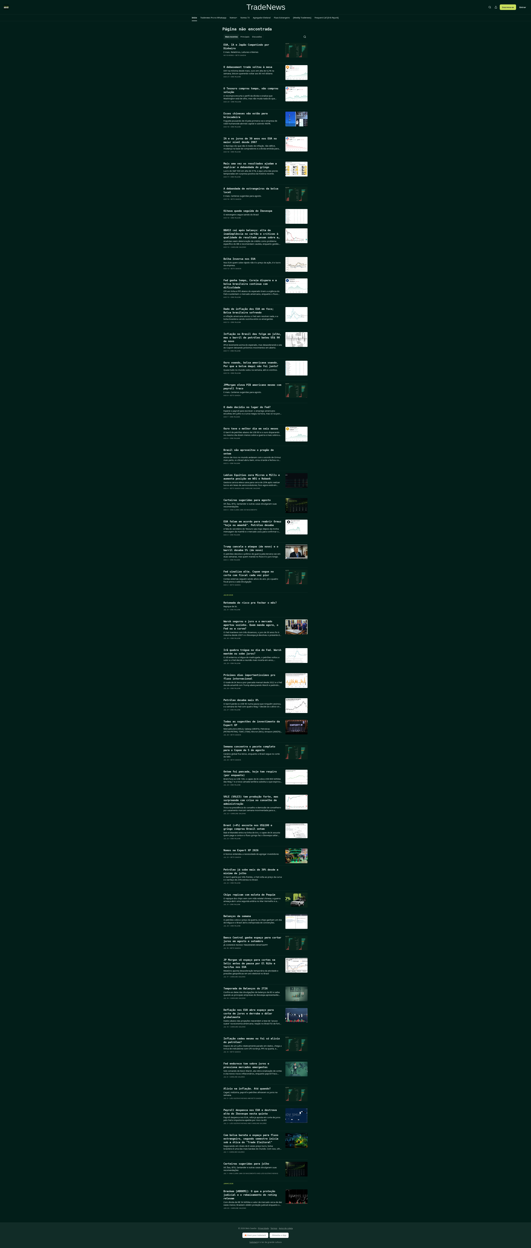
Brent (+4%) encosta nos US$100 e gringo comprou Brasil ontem (247, 827)
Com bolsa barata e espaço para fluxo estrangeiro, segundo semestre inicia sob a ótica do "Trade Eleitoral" (250, 1138)
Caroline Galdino (238, 247)
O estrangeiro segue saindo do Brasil (241, 214)
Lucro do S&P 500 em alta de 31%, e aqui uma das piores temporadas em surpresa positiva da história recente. (250, 172)
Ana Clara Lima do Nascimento (243, 510)
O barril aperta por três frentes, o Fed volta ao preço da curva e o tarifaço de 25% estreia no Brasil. (252, 878)
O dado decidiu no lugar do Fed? (247, 407)
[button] (194, 17)
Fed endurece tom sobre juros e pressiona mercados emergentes (246, 1065)
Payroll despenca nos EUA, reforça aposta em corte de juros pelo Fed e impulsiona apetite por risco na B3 (251, 1118)
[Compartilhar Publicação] (496, 7)
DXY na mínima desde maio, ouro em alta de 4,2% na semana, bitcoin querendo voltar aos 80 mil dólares (248, 72)
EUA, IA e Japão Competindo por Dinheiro (246, 46)
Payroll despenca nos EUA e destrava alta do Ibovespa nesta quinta (250, 1111)
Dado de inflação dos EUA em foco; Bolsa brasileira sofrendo (248, 310)
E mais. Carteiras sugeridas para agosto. (242, 195)
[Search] (490, 7)
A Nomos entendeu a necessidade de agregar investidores (251, 854)
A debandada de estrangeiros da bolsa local (250, 190)
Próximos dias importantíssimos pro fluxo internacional (249, 676)
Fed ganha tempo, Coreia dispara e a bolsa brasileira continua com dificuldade (250, 284)
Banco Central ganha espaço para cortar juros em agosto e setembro (252, 939)
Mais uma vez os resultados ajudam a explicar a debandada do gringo (250, 165)
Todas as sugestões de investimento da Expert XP (251, 723)
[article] (265, 52)
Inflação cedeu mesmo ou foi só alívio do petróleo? (251, 1040)
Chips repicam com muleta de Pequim (249, 894)
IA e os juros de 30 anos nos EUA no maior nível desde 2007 (250, 140)
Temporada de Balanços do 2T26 (245, 988)
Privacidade (263, 1228)
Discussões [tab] (257, 37)
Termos (273, 1228)
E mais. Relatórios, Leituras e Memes (240, 52)
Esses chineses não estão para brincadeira (245, 115)
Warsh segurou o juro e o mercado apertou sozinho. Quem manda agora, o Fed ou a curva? (250, 625)
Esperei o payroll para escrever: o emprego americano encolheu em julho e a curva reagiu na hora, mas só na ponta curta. (252, 412)
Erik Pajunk (236, 77)
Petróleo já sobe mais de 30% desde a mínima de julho (250, 871)
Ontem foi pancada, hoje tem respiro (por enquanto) (250, 773)
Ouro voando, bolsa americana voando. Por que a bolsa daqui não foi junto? (250, 364)
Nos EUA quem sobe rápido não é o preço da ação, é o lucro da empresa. (252, 264)
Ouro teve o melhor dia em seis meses (250, 428)
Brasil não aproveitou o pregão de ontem (248, 451)
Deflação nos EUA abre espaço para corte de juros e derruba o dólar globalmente (248, 1013)
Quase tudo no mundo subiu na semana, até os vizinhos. (250, 369)
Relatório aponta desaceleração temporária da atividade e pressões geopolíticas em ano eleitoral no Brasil (250, 972)
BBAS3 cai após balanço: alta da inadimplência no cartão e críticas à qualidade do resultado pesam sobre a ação (250, 234)
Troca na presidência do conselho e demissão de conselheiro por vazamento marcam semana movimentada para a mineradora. (252, 809)
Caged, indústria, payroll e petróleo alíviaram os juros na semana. (250, 1093)
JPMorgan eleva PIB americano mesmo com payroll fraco (252, 386)
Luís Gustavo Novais (238, 1098)
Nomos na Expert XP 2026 (240, 850)
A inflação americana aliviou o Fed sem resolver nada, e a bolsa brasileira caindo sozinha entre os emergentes (250, 317)
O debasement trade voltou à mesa (247, 66)
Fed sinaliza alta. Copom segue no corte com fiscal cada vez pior (248, 573)
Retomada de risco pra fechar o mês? (250, 602)
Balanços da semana (237, 916)
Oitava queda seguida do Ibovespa (247, 210)
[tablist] (243, 37)
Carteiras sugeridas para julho (246, 1163)
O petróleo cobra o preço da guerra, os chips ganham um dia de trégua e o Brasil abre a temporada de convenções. (252, 921)
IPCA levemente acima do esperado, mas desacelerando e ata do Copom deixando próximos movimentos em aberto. (252, 346)
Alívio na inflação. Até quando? (247, 1088)
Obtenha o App (279, 1235)
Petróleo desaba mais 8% (240, 700)
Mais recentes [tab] (231, 37)
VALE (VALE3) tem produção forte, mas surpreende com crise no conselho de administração (250, 800)
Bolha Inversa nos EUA (239, 258)
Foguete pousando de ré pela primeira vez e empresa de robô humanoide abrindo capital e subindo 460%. (250, 122)
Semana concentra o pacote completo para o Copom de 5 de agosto (249, 748)
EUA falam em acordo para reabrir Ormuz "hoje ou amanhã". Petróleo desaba (252, 523)
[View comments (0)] (243, 59)
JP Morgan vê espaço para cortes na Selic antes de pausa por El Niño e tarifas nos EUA (249, 963)
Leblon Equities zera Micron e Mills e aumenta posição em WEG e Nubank (251, 476)
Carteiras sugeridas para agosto (247, 500)
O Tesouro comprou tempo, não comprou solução (250, 90)
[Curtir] (225, 59)
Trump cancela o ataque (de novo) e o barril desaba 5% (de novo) (250, 548)
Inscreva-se (508, 7)
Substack (253, 1242)
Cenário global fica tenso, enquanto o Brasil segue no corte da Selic (251, 755)
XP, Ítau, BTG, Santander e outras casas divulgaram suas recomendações (250, 505)
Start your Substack (256, 1235)
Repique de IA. (230, 606)
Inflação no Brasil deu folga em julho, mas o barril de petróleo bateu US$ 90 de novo (252, 337)
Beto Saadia (240, 55)
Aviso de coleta (286, 1228)
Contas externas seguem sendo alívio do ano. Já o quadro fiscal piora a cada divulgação (250, 580)
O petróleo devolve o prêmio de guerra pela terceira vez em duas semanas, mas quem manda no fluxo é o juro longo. (251, 555)
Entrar (522, 7)
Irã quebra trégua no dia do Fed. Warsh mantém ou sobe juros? (252, 651)
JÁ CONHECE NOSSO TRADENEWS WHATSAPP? (245, 944)
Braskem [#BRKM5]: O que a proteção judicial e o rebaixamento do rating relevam (250, 1195)
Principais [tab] (244, 37)
